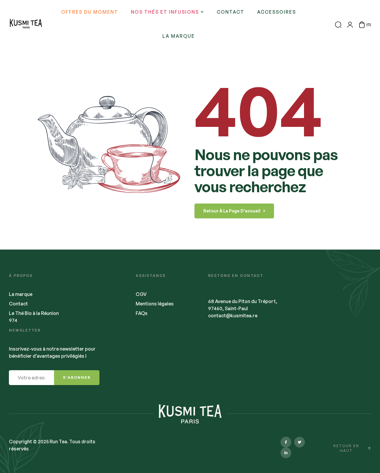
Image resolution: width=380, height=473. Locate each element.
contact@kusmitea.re (232, 316)
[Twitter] (299, 442)
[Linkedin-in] (286, 452)
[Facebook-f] (286, 442)
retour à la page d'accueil (231, 210)
